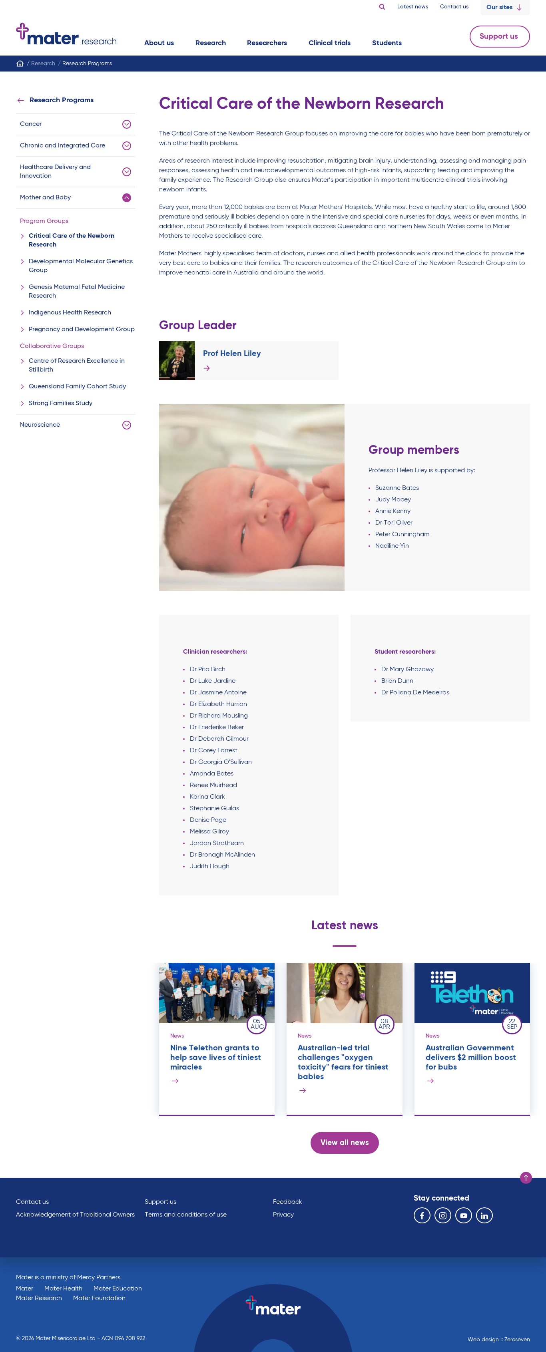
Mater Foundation (99, 1298)
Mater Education (118, 1289)
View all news (345, 1143)
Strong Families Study (60, 403)
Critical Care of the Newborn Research (71, 240)
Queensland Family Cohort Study (77, 387)
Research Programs (62, 100)
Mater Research (39, 1298)
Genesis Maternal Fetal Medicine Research (77, 291)
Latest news (412, 7)
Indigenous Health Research (70, 313)
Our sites (499, 7)
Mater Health (63, 1289)
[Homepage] (20, 64)
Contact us (454, 7)
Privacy (283, 1215)
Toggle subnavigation (126, 124)
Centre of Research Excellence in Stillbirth (77, 365)
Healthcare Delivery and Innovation (55, 171)
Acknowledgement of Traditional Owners (75, 1215)
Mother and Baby (45, 198)
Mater (24, 1289)
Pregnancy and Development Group (82, 329)
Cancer (31, 124)
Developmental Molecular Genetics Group (81, 266)
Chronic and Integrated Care (62, 146)
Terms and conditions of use (186, 1215)
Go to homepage (66, 34)
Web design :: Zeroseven (499, 1339)
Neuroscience (40, 425)
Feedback (287, 1202)
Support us (500, 36)
